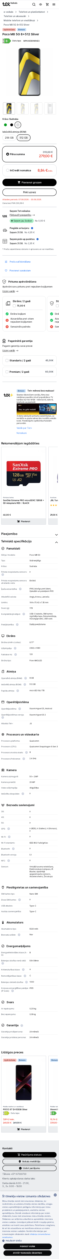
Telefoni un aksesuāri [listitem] (15, 16)
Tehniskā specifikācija (16, 541)
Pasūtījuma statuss (31, 1154)
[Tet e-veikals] (9, 4)
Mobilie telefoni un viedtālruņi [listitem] (19, 20)
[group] (29, 72)
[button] (21, 228)
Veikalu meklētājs (31, 1161)
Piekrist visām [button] (27, 1246)
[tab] (29, 534)
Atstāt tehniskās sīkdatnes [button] (27, 1253)
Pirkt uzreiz (29, 192)
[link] (6, 41)
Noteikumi (22, 433)
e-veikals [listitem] (8, 12)
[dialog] (29, 1225)
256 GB (9, 137)
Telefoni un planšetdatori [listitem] (32, 12)
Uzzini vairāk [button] (8, 291)
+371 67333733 (18, 1174)
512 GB (24, 137)
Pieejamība (9, 534)
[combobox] (55, 1195)
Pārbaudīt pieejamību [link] (20, 215)
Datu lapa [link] (16, 41)
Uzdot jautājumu (31, 1168)
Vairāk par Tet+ (24, 428)
